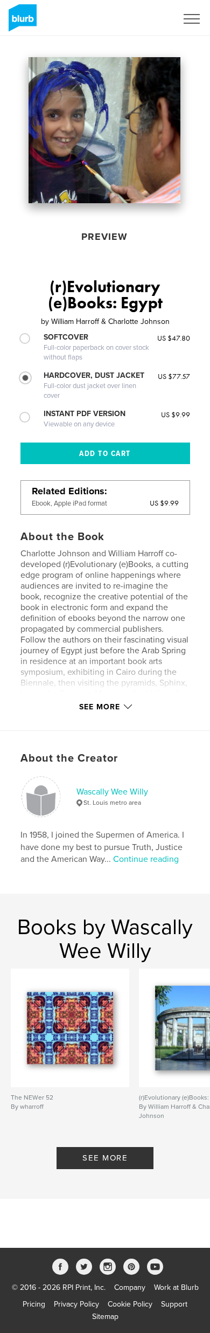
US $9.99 (175, 414)
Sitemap (105, 1316)
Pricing (34, 1304)
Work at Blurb (176, 1287)
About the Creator (69, 758)
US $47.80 (173, 338)
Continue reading (146, 859)
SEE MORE (105, 1158)
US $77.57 (174, 376)
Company (129, 1287)
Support (174, 1304)
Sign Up (150, 19)
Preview (104, 237)
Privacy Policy (76, 1304)
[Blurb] (20, 22)
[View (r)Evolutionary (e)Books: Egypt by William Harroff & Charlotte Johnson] (104, 130)
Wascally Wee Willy (112, 791)
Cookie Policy (130, 1304)
